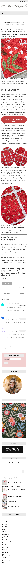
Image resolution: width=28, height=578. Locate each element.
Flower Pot (4, 537)
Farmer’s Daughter (6, 555)
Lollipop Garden (5, 550)
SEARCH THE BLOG (6, 468)
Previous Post (7, 293)
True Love (4, 521)
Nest (3, 554)
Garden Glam (5, 519)
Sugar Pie (4, 557)
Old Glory (4, 531)
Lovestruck (4, 532)
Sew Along (17, 22)
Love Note (4, 539)
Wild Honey (4, 523)
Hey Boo (4, 529)
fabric (21, 251)
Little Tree (4, 549)
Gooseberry (5, 562)
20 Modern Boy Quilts (12, 501)
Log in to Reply (22, 305)
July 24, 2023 (22, 22)
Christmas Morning (6, 541)
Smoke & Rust (5, 542)
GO (23, 471)
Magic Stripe (5, 518)
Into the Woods (5, 564)
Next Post (22, 293)
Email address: (7, 359)
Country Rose (5, 536)
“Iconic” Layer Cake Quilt (13, 506)
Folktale (4, 544)
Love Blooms (5, 526)
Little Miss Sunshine (6, 560)
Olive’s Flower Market (7, 559)
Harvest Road (5, 547)
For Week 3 (16, 34)
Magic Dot (4, 528)
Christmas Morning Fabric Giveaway (16, 496)
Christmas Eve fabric (8, 22)
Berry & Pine (5, 524)
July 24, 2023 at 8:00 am (16, 303)
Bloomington (5, 546)
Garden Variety (5, 552)
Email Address (5, 278)
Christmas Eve (5, 534)
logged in (9, 348)
